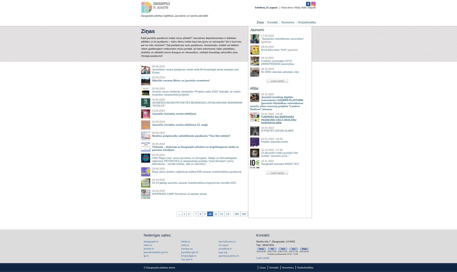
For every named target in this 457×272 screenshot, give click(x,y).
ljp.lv (146, 255)
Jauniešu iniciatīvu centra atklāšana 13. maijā (180, 124)
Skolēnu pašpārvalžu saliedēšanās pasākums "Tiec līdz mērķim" (191, 135)
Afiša (254, 88)
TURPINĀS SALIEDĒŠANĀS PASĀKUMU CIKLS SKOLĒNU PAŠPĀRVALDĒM (278, 119)
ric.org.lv (223, 245)
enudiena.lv (225, 248)
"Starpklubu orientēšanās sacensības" (282, 38)
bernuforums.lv (227, 241)
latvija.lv (185, 241)
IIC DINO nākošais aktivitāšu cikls (280, 71)
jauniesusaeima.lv (229, 255)
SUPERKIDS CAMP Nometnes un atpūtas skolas (179, 193)
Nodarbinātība (307, 22)
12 (221, 214)
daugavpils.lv (151, 241)
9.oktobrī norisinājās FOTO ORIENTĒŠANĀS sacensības (277, 62)
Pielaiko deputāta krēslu (274, 141)
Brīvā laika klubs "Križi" (274, 49)
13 (227, 214)
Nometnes (287, 22)
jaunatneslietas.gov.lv (156, 252)
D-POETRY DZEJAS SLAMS (277, 130)
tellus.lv (148, 245)
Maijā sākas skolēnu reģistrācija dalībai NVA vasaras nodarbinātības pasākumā (196, 171)
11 (216, 214)
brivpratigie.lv (188, 255)
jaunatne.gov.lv (189, 252)
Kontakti (272, 22)
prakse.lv (149, 248)
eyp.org (223, 252)
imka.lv (185, 245)
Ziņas (260, 22)
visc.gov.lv (187, 259)
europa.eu (187, 248)
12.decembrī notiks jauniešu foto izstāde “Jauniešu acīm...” (279, 154)
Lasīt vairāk (262, 257)
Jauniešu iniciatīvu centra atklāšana (174, 113)
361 (244, 214)
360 (237, 214)
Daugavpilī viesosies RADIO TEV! (280, 163)
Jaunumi (256, 30)
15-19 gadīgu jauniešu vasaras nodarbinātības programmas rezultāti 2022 (194, 182)
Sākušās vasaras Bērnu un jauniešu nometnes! (181, 80)
